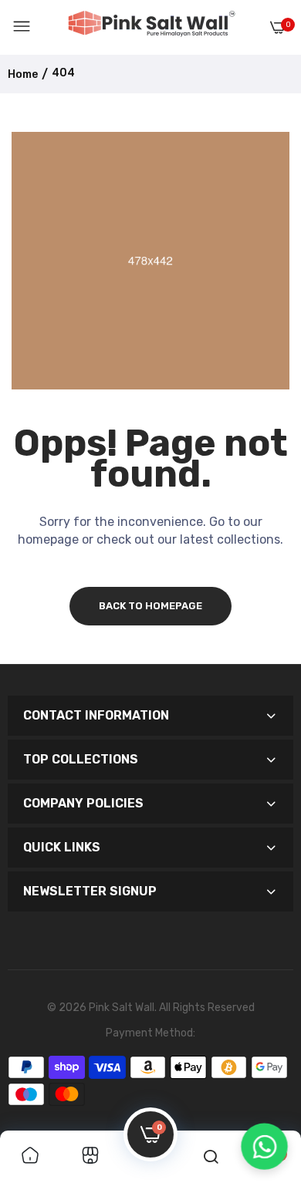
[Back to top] (264, 1092)
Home (23, 74)
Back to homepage (150, 606)
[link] (30, 1157)
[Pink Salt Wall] (151, 27)
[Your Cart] (278, 27)
